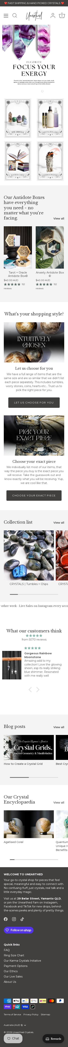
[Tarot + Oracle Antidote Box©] (18, 247)
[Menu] (6, 16)
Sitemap (45, 1014)
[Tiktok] (22, 919)
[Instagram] (14, 919)
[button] (19, 91)
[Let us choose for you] (34, 342)
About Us (10, 982)
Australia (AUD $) (13, 1025)
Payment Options (15, 966)
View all (58, 218)
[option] (34, 56)
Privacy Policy (30, 1014)
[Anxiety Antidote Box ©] (50, 247)
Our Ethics (11, 971)
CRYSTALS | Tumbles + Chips (29, 584)
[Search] (15, 16)
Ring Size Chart (14, 955)
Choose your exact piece (34, 495)
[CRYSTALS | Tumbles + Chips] (29, 555)
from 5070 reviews (34, 639)
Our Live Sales (13, 976)
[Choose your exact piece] (34, 435)
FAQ (7, 950)
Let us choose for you (34, 402)
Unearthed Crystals (23, 1032)
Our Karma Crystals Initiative (22, 960)
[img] (34, 636)
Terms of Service (12, 1014)
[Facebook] (6, 919)
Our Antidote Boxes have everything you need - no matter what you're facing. (24, 208)
